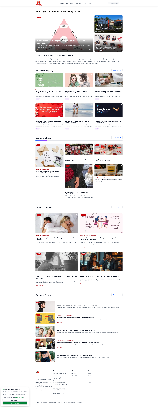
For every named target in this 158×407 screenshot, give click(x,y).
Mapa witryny (79, 402)
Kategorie (91, 370)
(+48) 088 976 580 (40, 394)
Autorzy (73, 370)
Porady (81, 3)
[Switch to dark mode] (121, 3)
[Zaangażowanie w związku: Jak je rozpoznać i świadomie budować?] (64, 33)
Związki (71, 3)
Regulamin (37, 402)
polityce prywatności (19, 397)
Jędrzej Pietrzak (98, 119)
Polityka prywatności (52, 402)
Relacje (90, 3)
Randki (85, 3)
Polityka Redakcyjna (71, 402)
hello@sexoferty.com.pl (41, 396)
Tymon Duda (67, 89)
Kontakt (58, 402)
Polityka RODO (64, 402)
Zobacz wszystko (117, 70)
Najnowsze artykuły (63, 3)
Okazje (76, 3)
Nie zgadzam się (14, 400)
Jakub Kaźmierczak (39, 89)
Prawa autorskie (44, 402)
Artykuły (55, 370)
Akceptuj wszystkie (15, 403)
